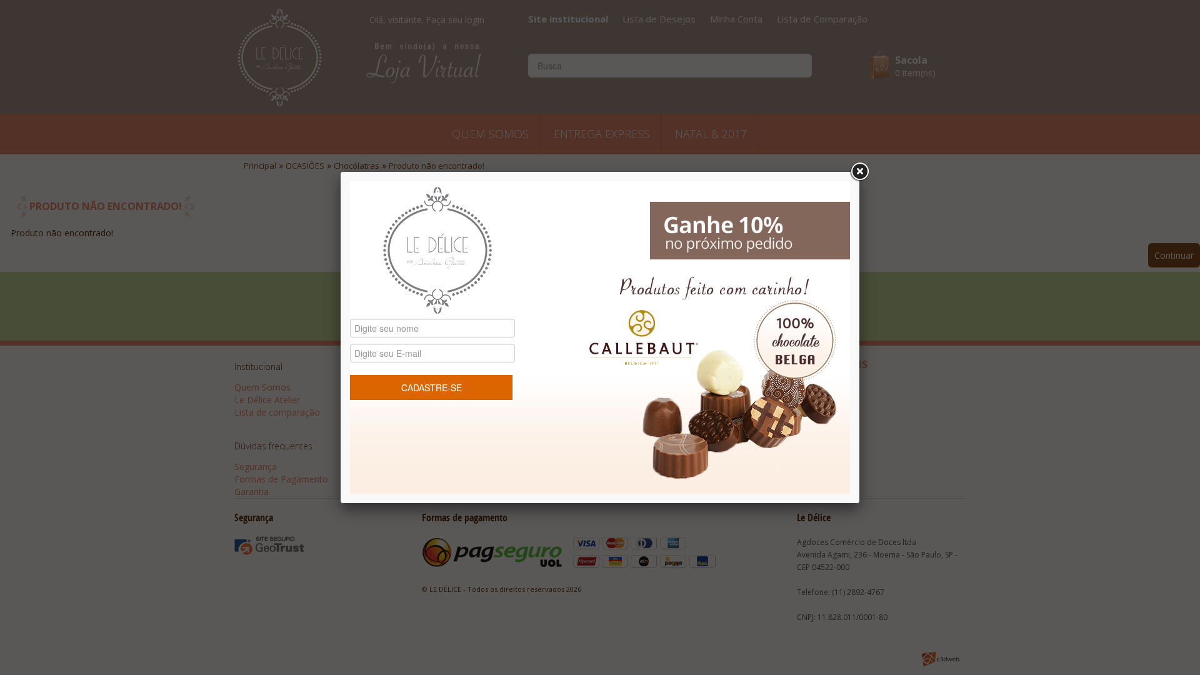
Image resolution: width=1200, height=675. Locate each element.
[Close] (859, 172)
